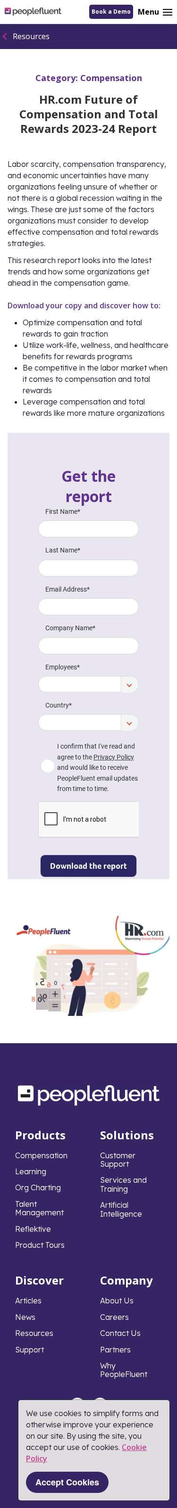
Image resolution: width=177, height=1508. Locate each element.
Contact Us (120, 1333)
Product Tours (40, 1245)
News (25, 1317)
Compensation (111, 77)
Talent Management (39, 1208)
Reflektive (33, 1229)
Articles (28, 1300)
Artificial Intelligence (121, 1209)
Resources (31, 36)
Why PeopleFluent (123, 1370)
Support (29, 1349)
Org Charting (38, 1187)
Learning (30, 1171)
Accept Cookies (67, 1482)
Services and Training (123, 1184)
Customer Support (117, 1160)
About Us (117, 1300)
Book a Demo (111, 12)
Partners (115, 1349)
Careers (114, 1317)
